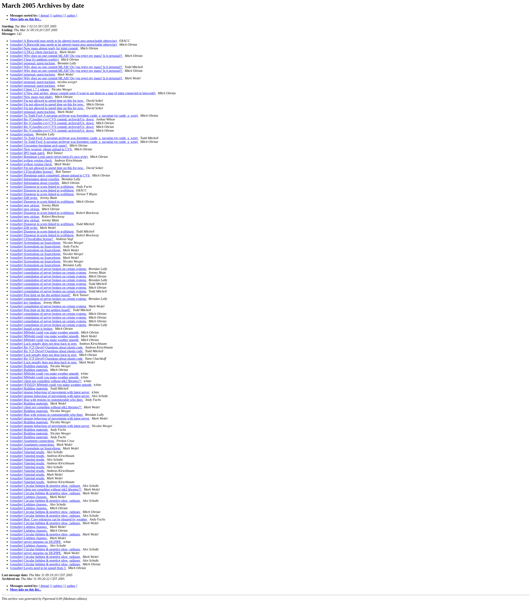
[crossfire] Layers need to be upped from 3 (38, 568)
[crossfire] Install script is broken (31, 328)
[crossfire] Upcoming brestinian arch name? (39, 145)
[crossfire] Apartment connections (32, 441)
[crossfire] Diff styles (24, 198)
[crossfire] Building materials (29, 366)
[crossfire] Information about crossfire (35, 179)
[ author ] (71, 15)
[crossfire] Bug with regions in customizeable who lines (46, 399)
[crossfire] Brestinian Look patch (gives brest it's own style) (49, 156)
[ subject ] (58, 15)
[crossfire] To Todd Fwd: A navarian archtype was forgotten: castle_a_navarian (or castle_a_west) (74, 115)
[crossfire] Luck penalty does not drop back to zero (43, 343)
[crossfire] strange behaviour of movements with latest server (50, 392)
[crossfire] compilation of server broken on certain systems (48, 269)
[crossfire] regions (22, 134)
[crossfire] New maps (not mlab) (31, 97)
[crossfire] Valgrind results (27, 452)
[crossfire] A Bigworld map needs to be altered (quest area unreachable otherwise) (64, 41)
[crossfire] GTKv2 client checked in (34, 52)
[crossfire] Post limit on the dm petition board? (40, 295)
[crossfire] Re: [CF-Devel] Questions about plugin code (46, 347)
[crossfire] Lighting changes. (29, 497)
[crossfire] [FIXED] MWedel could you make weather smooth (51, 385)
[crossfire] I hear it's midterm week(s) (34, 59)
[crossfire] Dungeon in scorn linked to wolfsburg (42, 186)
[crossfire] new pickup (25, 205)
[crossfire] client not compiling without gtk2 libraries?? (46, 381)
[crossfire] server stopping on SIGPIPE (36, 542)
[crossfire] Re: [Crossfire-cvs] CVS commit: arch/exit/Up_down (52, 119)
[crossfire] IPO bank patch (27, 153)
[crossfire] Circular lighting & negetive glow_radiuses (45, 485)
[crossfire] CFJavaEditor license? (32, 171)
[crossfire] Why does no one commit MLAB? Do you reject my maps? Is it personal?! (66, 56)
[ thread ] (45, 15)
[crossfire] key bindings (25, 302)
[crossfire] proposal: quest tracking (33, 63)
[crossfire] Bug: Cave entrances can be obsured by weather (49, 519)
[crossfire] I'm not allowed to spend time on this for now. (47, 100)
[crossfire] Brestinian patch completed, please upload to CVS (50, 175)
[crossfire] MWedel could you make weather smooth (44, 332)
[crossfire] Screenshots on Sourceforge (35, 242)
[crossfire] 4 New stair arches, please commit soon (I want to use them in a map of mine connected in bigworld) (83, 93)
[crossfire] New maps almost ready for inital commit (44, 48)
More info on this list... (25, 19)
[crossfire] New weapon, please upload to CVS (41, 149)
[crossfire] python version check (31, 160)
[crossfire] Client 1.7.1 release (30, 89)
